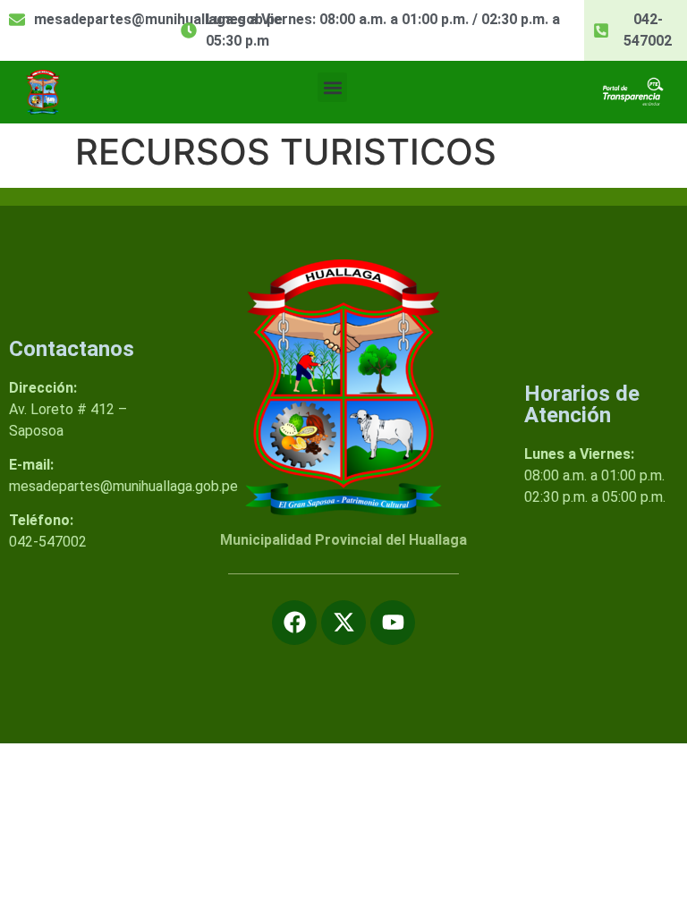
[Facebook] (294, 622)
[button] (332, 87)
